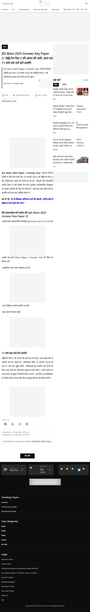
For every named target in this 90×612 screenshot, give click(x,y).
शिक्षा (5, 47)
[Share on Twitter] (12, 424)
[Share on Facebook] (5, 424)
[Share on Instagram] (27, 424)
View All (85, 80)
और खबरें (27, 456)
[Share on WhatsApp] (20, 424)
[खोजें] (86, 3)
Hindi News (7, 441)
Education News (22, 441)
